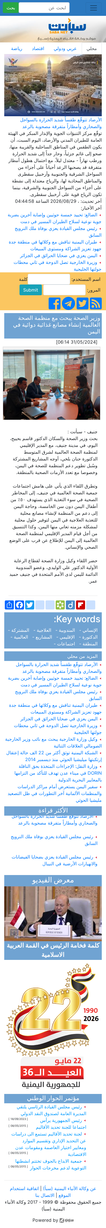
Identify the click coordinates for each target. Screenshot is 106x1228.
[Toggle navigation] (93, 8)
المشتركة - (20, 630)
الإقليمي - (66, 637)
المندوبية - (66, 630)
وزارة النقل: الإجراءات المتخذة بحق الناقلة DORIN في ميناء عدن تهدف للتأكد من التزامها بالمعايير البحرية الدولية (58, 773)
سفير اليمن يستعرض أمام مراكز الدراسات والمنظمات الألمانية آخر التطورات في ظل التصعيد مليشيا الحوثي (55, 793)
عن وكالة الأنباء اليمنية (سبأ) (69, 1188)
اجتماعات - (66, 644)
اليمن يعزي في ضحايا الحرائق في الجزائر (58, 255)
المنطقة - (89, 644)
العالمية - (20, 637)
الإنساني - (89, 630)
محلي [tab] (91, 48)
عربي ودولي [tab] (65, 48)
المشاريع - (43, 637)
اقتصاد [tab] (38, 48)
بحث (11, 7)
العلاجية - (43, 630)
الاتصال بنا (44, 1195)
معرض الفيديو (53, 880)
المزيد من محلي (83, 656)
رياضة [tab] (16, 48)
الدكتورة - (88, 637)
